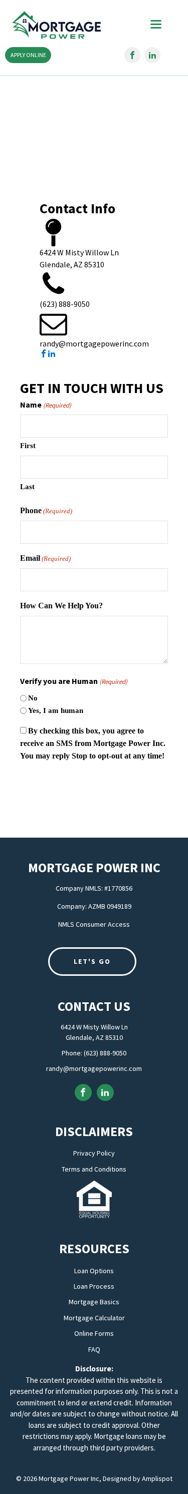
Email (45, 558)
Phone (46, 510)
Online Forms (94, 1333)
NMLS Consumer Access (94, 924)
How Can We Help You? (61, 605)
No (33, 698)
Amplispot (157, 1478)
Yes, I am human (55, 710)
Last (27, 487)
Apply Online (28, 55)
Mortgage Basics (94, 1302)
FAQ (94, 1349)
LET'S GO (92, 961)
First (28, 446)
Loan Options (94, 1271)
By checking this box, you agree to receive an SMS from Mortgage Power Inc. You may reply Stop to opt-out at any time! (92, 743)
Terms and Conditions (94, 1169)
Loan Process (94, 1286)
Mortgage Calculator (94, 1318)
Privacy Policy (94, 1153)
